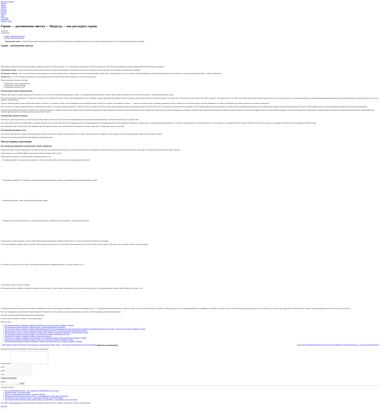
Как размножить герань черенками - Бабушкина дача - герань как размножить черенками (35, 327)
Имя (3, 367)
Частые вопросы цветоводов (14, 38)
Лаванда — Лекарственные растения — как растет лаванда (25, 394)
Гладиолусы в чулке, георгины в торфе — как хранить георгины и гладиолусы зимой (34, 398)
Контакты (4, 406)
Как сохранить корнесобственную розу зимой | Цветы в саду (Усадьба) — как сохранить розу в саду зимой (41, 399)
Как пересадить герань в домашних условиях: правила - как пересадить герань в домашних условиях (39, 339)
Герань (3, 5)
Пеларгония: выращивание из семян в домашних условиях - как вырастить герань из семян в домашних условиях (43, 341)
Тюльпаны (4, 18)
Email (3, 370)
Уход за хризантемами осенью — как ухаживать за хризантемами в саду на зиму (32, 390)
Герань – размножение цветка (15, 36)
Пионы (3, 14)
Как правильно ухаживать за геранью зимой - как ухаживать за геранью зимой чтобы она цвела (37, 334)
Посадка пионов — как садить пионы (17, 392)
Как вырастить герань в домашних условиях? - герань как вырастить (28, 336)
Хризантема (5, 19)
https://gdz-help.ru (15, 403)
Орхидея (4, 10)
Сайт (2, 374)
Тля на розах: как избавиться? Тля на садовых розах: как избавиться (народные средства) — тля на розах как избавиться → (338, 345)
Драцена (4, 7)
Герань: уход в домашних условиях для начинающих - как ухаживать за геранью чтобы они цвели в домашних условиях (46, 338)
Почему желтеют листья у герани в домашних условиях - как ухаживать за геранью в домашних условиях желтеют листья (46, 332)
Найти (22, 383)
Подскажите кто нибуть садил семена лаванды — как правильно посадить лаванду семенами (36, 396)
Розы (2, 16)
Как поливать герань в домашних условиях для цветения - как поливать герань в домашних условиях (39, 325)
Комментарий (5, 363)
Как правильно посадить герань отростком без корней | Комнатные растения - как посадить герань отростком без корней (46, 330)
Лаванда (3, 9)
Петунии (4, 12)
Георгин (3, 3)
